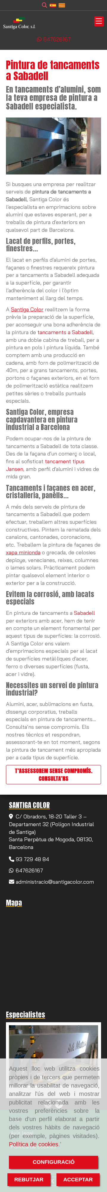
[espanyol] (53, 4)
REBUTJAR (28, 1180)
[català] (62, 4)
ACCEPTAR (78, 1180)
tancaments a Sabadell (65, 332)
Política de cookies (33, 1144)
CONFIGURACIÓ (54, 1162)
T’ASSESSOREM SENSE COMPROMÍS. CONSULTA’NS (53, 775)
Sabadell (84, 613)
